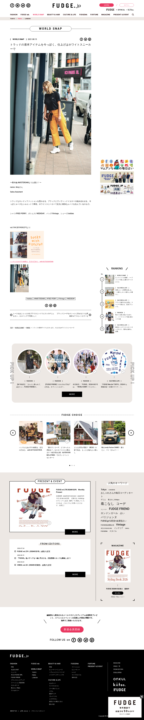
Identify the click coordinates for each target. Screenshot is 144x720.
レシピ (74, 672)
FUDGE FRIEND (119, 509)
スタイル (113, 531)
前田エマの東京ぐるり (56, 702)
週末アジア (52, 694)
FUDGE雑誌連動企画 (107, 525)
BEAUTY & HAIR (53, 14)
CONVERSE (112, 490)
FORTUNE (94, 14)
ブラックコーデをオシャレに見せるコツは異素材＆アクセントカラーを (72, 314)
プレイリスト (53, 696)
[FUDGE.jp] (67, 5)
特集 (12, 667)
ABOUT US (13, 711)
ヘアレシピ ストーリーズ (56, 672)
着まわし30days (113, 500)
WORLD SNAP (38, 14)
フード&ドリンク (54, 689)
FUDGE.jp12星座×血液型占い (113, 520)
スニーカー (104, 509)
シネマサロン (53, 699)
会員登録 (106, 5)
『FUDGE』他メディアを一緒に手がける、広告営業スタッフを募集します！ (44, 558)
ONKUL (127, 528)
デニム (103, 499)
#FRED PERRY (51, 299)
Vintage (120, 525)
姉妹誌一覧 (116, 666)
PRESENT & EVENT (121, 14)
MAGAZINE (105, 14)
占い (122, 513)
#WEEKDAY (71, 299)
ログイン (126, 5)
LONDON (27, 19)
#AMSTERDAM (39, 299)
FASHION (13, 14)
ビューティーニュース (56, 670)
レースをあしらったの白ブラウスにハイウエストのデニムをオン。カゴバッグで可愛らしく (33, 314)
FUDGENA (83, 14)
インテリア (118, 528)
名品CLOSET (15, 670)
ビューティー (76, 670)
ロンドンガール (109, 513)
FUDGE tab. (25, 14)
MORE (75, 532)
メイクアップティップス (56, 675)
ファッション (76, 667)
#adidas (29, 299)
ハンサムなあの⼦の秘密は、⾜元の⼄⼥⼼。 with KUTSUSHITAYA (31, 261)
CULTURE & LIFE (69, 14)
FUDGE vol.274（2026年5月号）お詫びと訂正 (33, 551)
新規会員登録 (72, 629)
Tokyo (104, 489)
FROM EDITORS (118, 669)
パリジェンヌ (109, 517)
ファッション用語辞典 (18, 683)
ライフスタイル (54, 686)
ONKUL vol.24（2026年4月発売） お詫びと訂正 (34, 565)
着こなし (107, 503)
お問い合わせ (24, 711)
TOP (11, 328)
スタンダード (15, 685)
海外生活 (74, 677)
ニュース (13, 672)
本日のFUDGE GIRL (106, 528)
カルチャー (52, 683)
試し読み (117, 593)
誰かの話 (52, 704)
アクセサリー (15, 690)
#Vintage (61, 299)
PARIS (20, 19)
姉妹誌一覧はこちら (117, 597)
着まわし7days (15, 688)
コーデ (121, 504)
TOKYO (12, 19)
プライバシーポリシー (38, 711)
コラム (51, 691)
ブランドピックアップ (18, 680)
